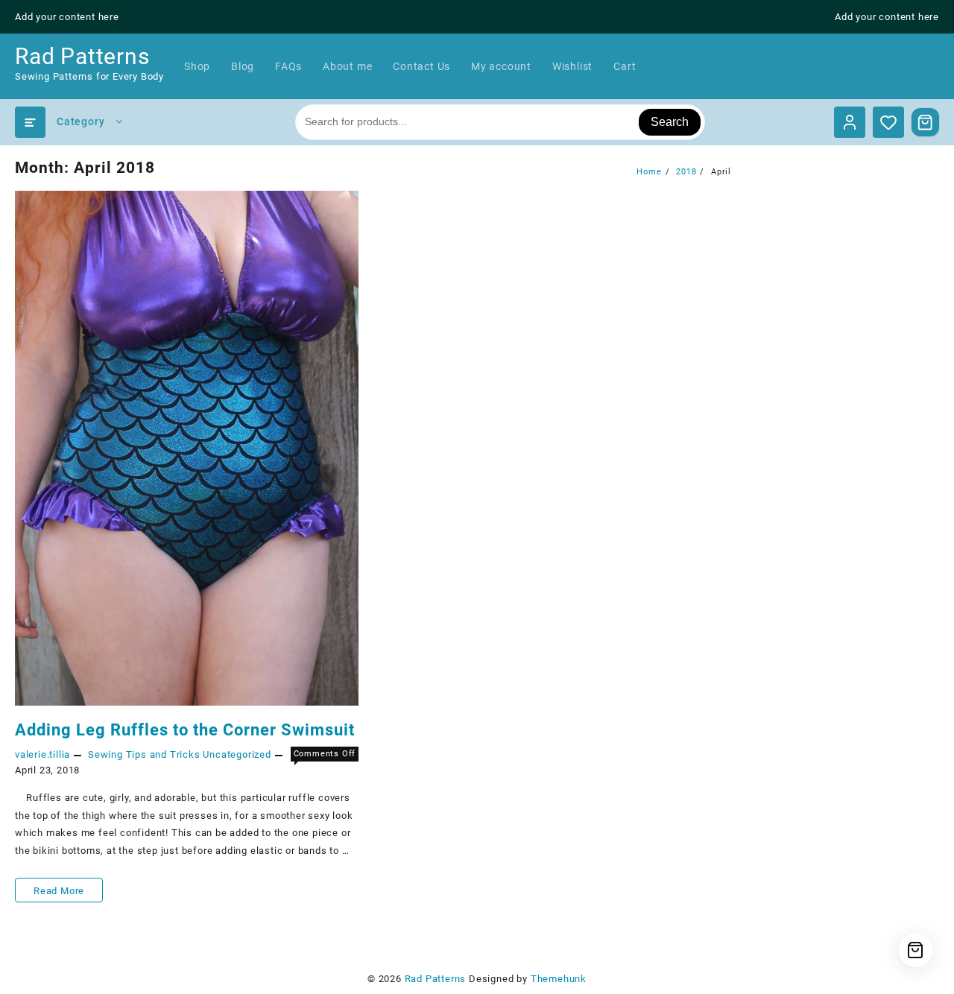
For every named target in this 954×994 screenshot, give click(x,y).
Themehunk (559, 978)
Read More (58, 893)
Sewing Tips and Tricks (144, 754)
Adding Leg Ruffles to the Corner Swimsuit (185, 730)
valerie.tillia (42, 754)
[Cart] (926, 122)
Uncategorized (237, 754)
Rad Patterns (82, 56)
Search (670, 121)
